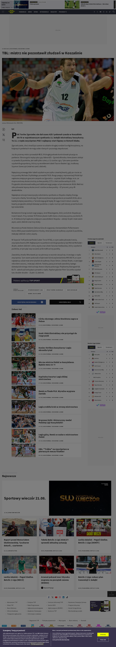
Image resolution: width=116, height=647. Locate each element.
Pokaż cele (103, 639)
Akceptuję (103, 634)
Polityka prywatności (37, 644)
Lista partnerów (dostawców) (60, 640)
